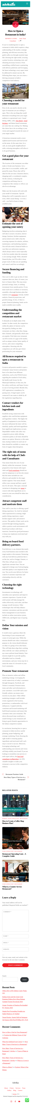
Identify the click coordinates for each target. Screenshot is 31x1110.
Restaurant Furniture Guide (14, 774)
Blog (14, 1090)
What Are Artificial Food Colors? (12, 1042)
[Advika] (8, 5)
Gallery (9, 1090)
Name (5, 936)
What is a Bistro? (7, 1067)
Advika (14, 1094)
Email (6, 942)
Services (17, 1088)
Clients (12, 1088)
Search (4, 976)
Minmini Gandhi (11, 38)
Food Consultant (13, 818)
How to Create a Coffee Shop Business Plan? (13, 822)
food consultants (14, 470)
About (6, 1088)
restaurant (14, 295)
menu (22, 488)
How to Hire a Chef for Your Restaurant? (14, 1032)
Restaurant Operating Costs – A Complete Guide (14, 855)
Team (23, 1088)
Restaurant (24, 818)
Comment (7, 911)
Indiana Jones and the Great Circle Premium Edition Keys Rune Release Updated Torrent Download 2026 (13, 999)
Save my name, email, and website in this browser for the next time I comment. (14, 958)
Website (6, 949)
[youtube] (19, 1101)
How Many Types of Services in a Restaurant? (14, 778)
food (20, 38)
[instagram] (11, 1101)
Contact (20, 1090)
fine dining (19, 121)
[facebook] (15, 1101)
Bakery (4, 818)
